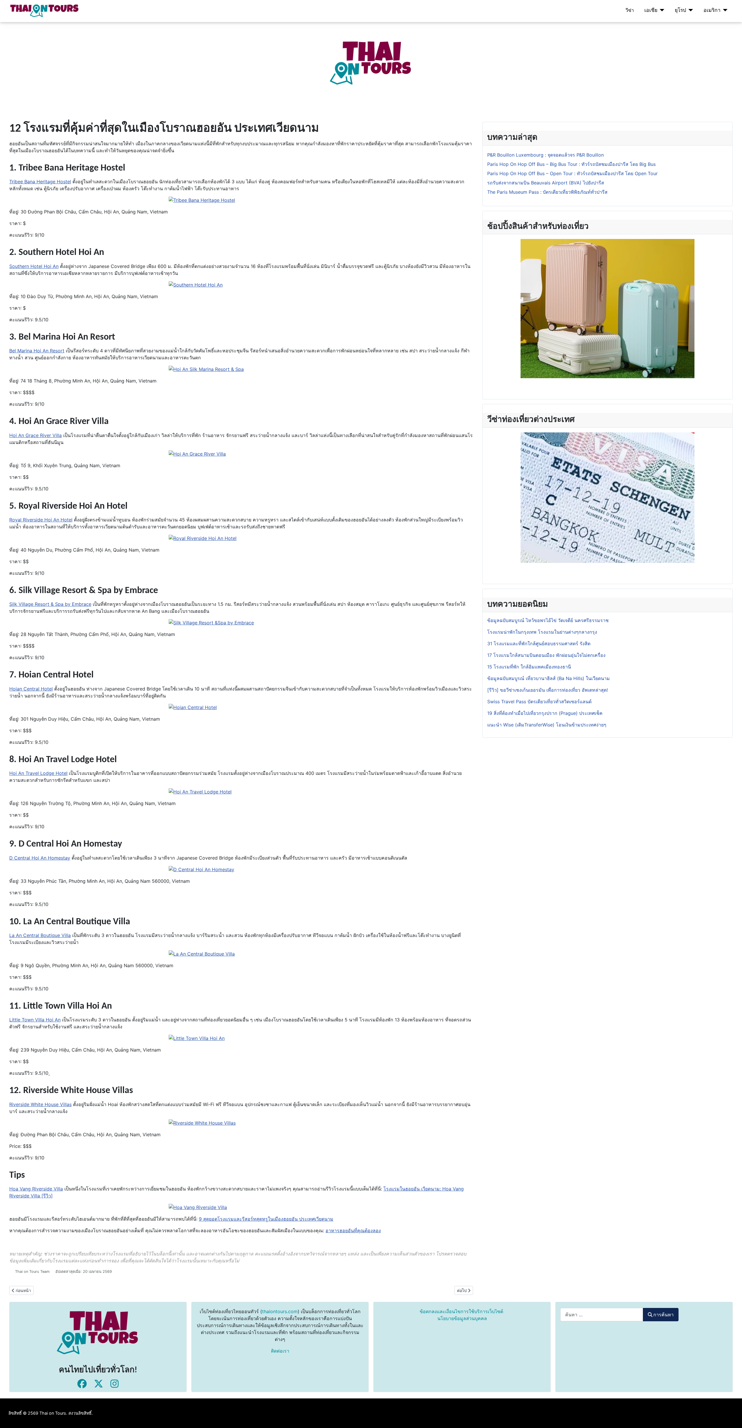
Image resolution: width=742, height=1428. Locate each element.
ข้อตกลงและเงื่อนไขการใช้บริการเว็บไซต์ (461, 1311)
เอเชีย (650, 10)
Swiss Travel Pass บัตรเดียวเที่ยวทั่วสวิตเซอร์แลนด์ (540, 701)
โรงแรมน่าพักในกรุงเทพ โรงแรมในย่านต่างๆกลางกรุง (542, 632)
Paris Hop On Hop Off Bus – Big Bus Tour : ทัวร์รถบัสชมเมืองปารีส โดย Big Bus (571, 164)
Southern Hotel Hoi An (34, 266)
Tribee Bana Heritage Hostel (40, 181)
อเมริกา (712, 10)
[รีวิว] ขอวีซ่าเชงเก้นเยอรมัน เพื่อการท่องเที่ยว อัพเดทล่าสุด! (547, 690)
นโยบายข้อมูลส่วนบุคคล (462, 1318)
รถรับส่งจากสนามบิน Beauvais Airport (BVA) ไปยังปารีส (545, 183)
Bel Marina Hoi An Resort (36, 351)
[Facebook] (82, 1384)
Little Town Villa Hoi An (35, 1020)
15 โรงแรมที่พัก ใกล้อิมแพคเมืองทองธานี (529, 667)
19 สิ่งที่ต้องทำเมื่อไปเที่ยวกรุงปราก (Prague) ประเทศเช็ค (545, 713)
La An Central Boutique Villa (40, 935)
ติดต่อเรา (280, 1351)
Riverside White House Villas (40, 1104)
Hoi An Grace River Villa (35, 435)
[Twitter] (98, 1384)
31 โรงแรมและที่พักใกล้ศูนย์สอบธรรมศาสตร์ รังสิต (538, 643)
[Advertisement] (174, 62)
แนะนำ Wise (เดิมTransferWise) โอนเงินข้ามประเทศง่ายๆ (546, 725)
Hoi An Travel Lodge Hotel (38, 773)
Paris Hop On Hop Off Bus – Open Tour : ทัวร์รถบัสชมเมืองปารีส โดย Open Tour (572, 173)
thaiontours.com (280, 1311)
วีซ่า (629, 10)
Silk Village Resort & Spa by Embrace (50, 604)
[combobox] (601, 1314)
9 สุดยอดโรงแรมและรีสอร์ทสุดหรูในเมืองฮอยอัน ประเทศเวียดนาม (266, 1219)
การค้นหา (663, 1315)
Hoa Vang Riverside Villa (36, 1189)
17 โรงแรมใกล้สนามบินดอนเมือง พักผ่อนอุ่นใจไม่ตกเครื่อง (546, 655)
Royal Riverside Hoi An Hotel (40, 520)
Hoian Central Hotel (31, 689)
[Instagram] (114, 1384)
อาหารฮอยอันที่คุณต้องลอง (353, 1230)
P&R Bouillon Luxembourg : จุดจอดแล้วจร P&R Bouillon (545, 155)
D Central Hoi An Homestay (39, 858)
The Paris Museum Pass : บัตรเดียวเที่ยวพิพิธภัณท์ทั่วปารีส (547, 192)
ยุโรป (680, 10)
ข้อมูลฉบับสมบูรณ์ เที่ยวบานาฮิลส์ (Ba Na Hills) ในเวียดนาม (548, 678)
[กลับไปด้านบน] (731, 1417)
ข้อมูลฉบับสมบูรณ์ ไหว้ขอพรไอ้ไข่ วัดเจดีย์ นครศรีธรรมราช (548, 620)
